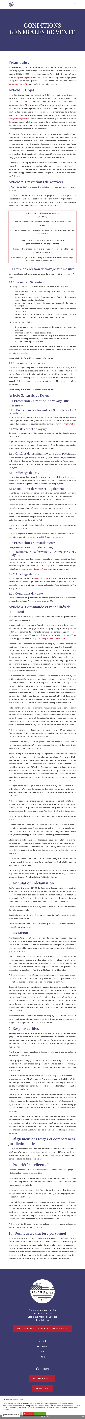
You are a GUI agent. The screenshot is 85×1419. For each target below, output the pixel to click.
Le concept (42, 1346)
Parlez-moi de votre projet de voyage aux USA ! (42, 1328)
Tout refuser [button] (28, 1414)
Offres (42, 1351)
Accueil (42, 1341)
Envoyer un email (42, 1378)
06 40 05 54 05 (42, 1388)
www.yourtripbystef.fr (23, 77)
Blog (42, 1356)
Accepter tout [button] (40, 1414)
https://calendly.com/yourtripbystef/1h (49, 638)
